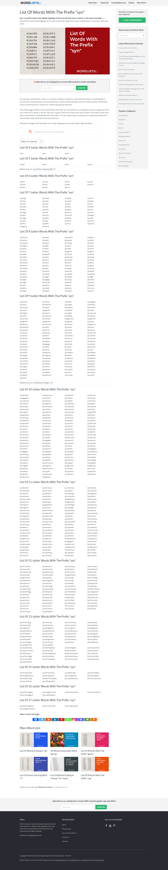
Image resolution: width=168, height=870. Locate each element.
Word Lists (93, 3)
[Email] (87, 719)
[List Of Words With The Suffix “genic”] (95, 739)
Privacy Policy (66, 829)
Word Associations (125, 153)
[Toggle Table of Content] (40, 141)
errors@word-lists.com (59, 787)
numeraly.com (99, 860)
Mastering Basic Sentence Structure (130, 99)
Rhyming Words (124, 145)
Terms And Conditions (69, 833)
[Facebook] (36, 719)
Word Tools (141, 3)
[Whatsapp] (68, 719)
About (64, 825)
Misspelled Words (124, 136)
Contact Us (65, 837)
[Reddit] (49, 719)
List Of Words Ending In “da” (34, 750)
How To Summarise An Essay (128, 80)
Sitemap (65, 841)
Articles (131, 3)
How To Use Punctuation (127, 70)
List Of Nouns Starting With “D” (44, 169)
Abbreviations (123, 115)
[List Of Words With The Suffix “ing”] (95, 764)
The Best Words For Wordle (128, 48)
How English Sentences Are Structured (131, 104)
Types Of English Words (126, 52)
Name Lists (105, 3)
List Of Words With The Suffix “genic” (92, 752)
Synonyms (122, 149)
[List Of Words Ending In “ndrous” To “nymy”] (64, 764)
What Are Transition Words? (128, 95)
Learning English (124, 132)
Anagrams (122, 120)
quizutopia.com (86, 860)
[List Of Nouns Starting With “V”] (34, 764)
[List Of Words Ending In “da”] (34, 739)
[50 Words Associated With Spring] (64, 739)
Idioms (121, 128)
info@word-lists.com (35, 835)
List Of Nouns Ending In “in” (43, 383)
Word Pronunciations (126, 162)
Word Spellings (124, 166)
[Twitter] (42, 719)
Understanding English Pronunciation (131, 84)
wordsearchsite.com (62, 860)
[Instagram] (74, 719)
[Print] (94, 719)
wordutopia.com (74, 860)
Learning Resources (118, 3)
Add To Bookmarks (133, 20)
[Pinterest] (61, 719)
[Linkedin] (55, 719)
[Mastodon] (81, 719)
